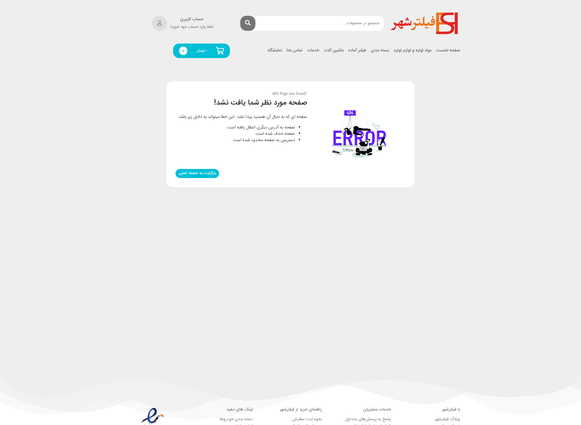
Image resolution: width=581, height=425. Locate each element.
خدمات (313, 50)
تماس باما (295, 50)
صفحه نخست (448, 50)
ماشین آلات (334, 50)
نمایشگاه (275, 50)
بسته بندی (380, 50)
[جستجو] (247, 23)
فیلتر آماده (357, 50)
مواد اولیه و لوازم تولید (412, 50)
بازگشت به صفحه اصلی (197, 173)
